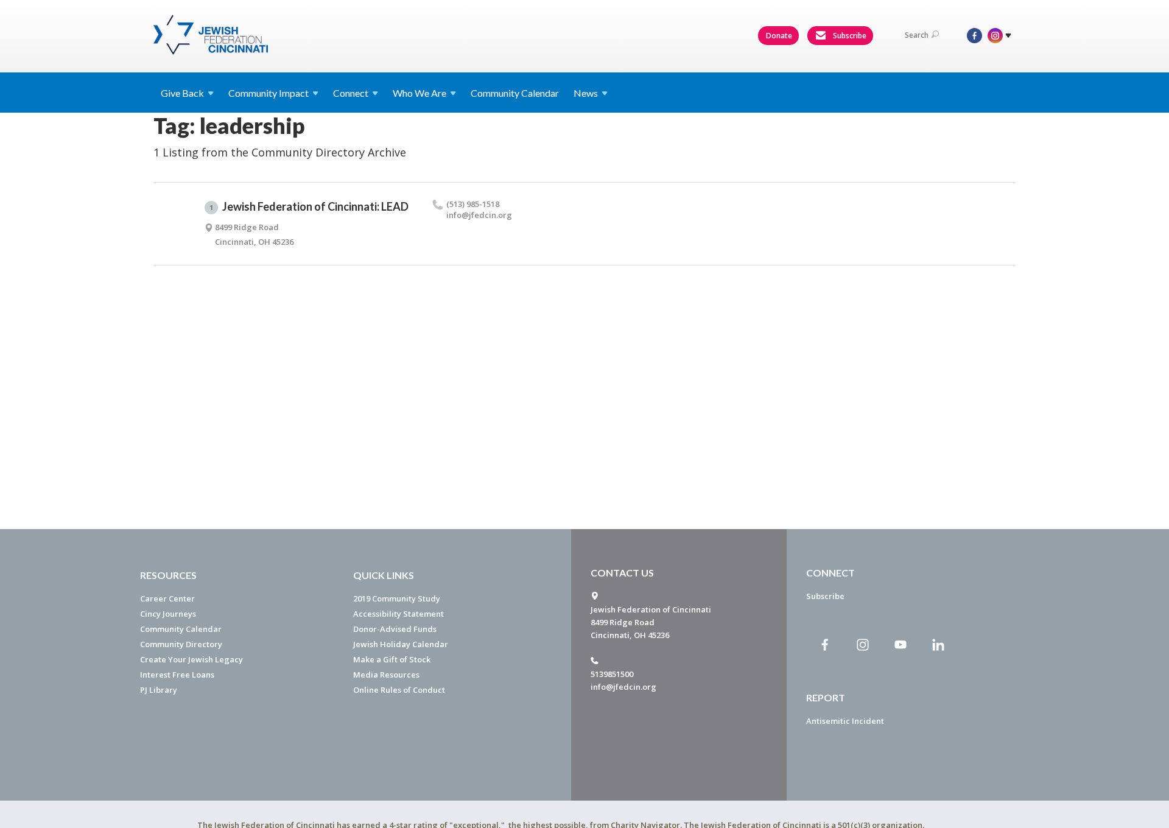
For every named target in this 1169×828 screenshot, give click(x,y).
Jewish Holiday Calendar (400, 644)
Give (182, 93)
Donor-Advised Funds (395, 628)
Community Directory (181, 644)
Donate (779, 35)
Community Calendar (515, 93)
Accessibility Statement (398, 613)
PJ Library (158, 689)
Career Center (167, 598)
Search (917, 35)
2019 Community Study (396, 598)
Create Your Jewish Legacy (191, 659)
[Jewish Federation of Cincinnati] (212, 35)
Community (268, 93)
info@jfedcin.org (623, 686)
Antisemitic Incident (845, 720)
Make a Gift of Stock (391, 659)
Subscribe (848, 35)
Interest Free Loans (177, 674)
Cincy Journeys (168, 613)
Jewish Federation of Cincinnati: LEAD (309, 206)
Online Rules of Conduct (399, 689)
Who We (419, 93)
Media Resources (386, 674)
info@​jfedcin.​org (479, 214)
